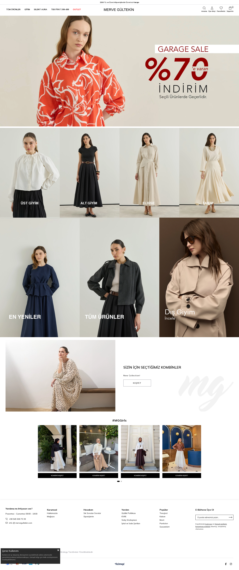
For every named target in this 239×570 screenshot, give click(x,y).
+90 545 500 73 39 (17, 519)
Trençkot (163, 513)
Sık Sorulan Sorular (92, 513)
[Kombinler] (60, 375)
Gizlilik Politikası (129, 513)
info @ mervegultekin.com (20, 523)
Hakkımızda (52, 513)
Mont (162, 520)
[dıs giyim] (199, 277)
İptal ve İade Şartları (131, 523)
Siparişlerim (89, 516)
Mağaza (50, 516)
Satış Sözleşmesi (129, 520)
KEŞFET (137, 383)
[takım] (209, 173)
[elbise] (149, 173)
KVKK (124, 516)
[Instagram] (230, 564)
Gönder (230, 517)
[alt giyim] (89, 173)
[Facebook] (225, 564)
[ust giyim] (30, 173)
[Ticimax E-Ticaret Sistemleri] (119, 564)
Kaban (162, 516)
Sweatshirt (164, 527)
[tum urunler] (119, 277)
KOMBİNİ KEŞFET (57, 476)
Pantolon (164, 523)
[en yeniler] (40, 277)
